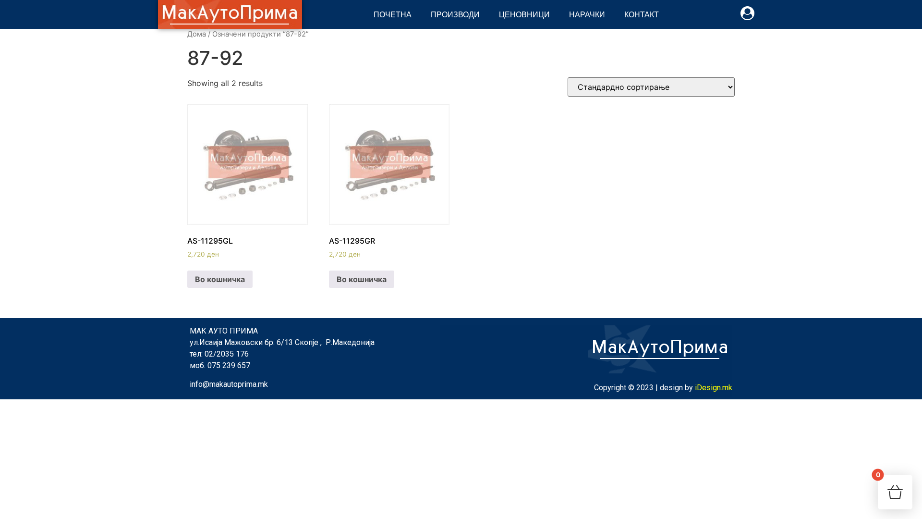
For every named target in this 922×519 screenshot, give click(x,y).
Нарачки (587, 14)
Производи (455, 14)
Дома (196, 34)
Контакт (641, 14)
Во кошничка (220, 279)
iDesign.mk (713, 387)
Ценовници (524, 14)
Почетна (393, 14)
